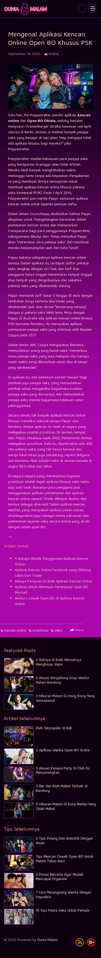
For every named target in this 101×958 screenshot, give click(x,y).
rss (80, 942)
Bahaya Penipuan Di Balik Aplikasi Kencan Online (53, 581)
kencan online (15, 631)
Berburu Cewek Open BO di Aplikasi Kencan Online (50, 601)
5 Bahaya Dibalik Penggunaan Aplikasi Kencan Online (51, 562)
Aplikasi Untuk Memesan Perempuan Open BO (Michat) (51, 590)
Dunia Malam (47, 940)
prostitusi (40, 631)
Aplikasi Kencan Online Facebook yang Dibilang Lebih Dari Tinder (53, 573)
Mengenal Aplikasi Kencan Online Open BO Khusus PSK (26, 9)
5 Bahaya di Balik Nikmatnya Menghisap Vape (58, 662)
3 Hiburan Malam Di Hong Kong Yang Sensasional (65, 698)
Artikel (53, 54)
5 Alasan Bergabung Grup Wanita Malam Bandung (62, 680)
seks (58, 631)
